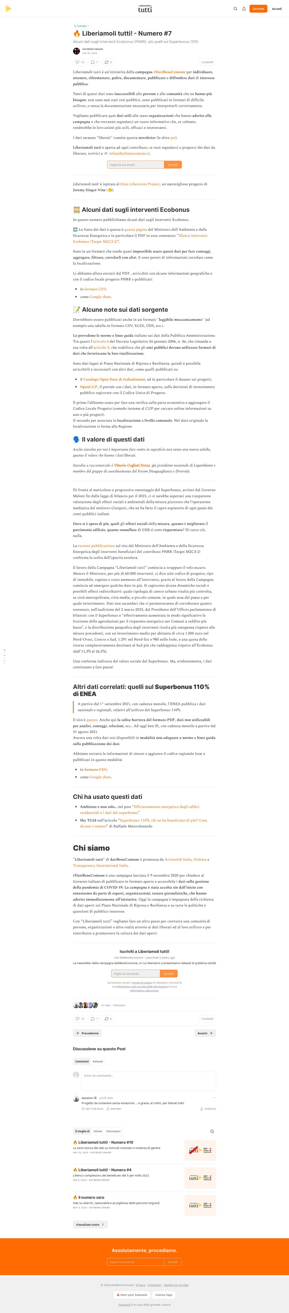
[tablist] (89, 1061)
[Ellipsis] (214, 1097)
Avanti (202, 1033)
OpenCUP (89, 387)
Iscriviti (258, 9)
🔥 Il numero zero (88, 1197)
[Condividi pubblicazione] (244, 9)
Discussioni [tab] (113, 1131)
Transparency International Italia (100, 866)
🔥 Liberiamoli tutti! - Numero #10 (103, 1142)
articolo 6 (101, 341)
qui (173, 138)
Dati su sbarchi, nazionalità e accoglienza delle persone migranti (116, 1203)
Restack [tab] (98, 1061)
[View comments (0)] (111, 1157)
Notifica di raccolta (176, 1285)
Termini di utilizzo (142, 982)
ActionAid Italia (178, 859)
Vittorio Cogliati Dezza (132, 465)
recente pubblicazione (96, 546)
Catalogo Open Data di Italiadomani (114, 379)
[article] (144, 1150)
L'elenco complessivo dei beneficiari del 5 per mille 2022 (111, 1175)
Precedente (90, 1033)
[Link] (67, 210)
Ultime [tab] (97, 1131)
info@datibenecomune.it (129, 153)
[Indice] (4, 656)
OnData (199, 859)
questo (91, 720)
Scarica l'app (164, 1295)
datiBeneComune (92, 49)
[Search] (235, 9)
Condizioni (155, 1285)
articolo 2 (101, 347)
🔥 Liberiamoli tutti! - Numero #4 (102, 1170)
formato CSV (95, 289)
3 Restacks (119, 1005)
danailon (87, 1098)
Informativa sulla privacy (144, 990)
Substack (124, 1305)
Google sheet (100, 297)
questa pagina (135, 229)
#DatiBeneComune (169, 72)
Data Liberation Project (140, 184)
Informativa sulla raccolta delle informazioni (142, 986)
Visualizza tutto (87, 1224)
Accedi (277, 9)
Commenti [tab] (82, 1061)
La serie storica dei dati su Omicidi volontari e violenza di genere (116, 1148)
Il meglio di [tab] (82, 1131)
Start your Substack (133, 1295)
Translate (81, 25)
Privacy (140, 1285)
